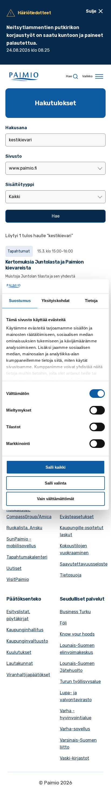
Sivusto (13, 156)
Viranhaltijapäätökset (28, 674)
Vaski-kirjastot (74, 758)
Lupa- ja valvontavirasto (76, 696)
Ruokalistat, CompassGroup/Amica (28, 513)
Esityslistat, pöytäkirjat (18, 615)
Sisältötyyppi (19, 184)
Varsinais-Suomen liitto (78, 744)
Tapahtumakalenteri (26, 557)
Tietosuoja (70, 575)
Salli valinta (55, 483)
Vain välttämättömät (55, 498)
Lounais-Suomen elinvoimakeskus (77, 649)
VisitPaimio (17, 579)
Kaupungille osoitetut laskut (81, 531)
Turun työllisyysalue (80, 681)
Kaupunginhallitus (24, 629)
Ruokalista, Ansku (24, 527)
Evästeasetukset (77, 516)
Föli (63, 623)
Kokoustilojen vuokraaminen (74, 549)
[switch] (97, 410)
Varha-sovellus (75, 728)
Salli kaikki (55, 467)
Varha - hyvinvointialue (75, 714)
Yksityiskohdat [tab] (55, 300)
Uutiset (14, 568)
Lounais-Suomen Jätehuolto (77, 667)
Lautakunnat (19, 663)
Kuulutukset (18, 652)
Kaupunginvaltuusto (27, 641)
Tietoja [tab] (91, 300)
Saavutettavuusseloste (83, 564)
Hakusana (16, 127)
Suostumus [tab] (20, 300)
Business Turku (75, 611)
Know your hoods (77, 634)
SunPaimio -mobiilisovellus (21, 542)
